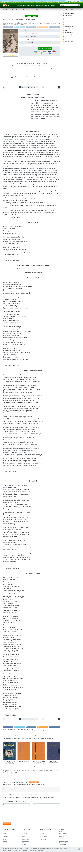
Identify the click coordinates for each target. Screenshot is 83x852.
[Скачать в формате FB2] (36, 54)
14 (43, 87)
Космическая (24, 836)
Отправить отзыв (7, 823)
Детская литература (69, 26)
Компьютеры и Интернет (69, 39)
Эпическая (24, 844)
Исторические (5, 836)
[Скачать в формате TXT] (45, 54)
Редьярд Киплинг (34, 33)
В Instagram (30, 26)
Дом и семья (67, 28)
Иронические (5, 834)
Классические (5, 837)
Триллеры (5, 841)
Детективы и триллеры (28, 5)
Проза (66, 22)
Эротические (43, 839)
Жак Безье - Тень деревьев (24, 761)
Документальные (68, 20)
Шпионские (5, 842)
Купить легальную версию (45, 48)
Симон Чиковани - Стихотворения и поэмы (53, 762)
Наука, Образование (69, 19)
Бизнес (66, 30)
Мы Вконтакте (54, 26)
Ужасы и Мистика (25, 841)
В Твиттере (19, 26)
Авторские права (31, 16)
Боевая (23, 831)
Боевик (4, 831)
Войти (69, 1)
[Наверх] (79, 849)
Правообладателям (63, 841)
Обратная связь (62, 844)
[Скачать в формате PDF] (54, 54)
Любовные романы (41, 5)
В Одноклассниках (43, 26)
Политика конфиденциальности (66, 842)
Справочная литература (69, 34)
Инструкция (51, 59)
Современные (43, 837)
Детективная (24, 834)
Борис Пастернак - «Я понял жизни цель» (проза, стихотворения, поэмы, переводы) (9, 763)
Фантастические (43, 834)
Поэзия (32, 39)
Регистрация (76, 1)
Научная (23, 837)
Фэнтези (23, 842)
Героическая (24, 833)
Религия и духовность (69, 32)
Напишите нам (47, 57)
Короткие (42, 833)
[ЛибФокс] (8, 5)
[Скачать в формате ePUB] (40, 54)
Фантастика (51, 5)
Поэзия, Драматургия (69, 41)
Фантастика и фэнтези (69, 13)
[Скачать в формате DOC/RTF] (50, 54)
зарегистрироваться (17, 789)
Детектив (4, 833)
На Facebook (7, 26)
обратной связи (41, 850)
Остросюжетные (43, 836)
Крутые (4, 839)
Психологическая (25, 839)
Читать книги (18, 5)
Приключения (67, 24)
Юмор (66, 37)
